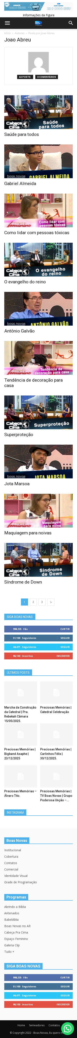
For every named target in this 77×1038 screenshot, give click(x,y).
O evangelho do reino (25, 281)
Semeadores (36, 1025)
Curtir (65, 629)
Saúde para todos (21, 134)
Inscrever (63, 655)
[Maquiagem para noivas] (38, 511)
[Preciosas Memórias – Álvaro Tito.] (20, 776)
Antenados (11, 913)
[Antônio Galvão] (38, 309)
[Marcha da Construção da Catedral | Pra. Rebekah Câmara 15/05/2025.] (20, 692)
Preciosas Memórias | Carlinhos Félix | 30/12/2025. (55, 754)
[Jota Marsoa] (38, 461)
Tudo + (9, 952)
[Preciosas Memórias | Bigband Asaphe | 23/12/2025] (20, 734)
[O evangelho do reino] (38, 259)
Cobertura (11, 856)
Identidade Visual (16, 876)
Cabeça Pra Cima (16, 932)
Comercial (11, 869)
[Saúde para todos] (38, 112)
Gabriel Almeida (20, 183)
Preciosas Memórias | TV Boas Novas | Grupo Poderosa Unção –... (56, 796)
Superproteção (18, 434)
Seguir (65, 638)
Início (7, 33)
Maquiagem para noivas (28, 532)
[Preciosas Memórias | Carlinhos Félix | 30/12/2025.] (56, 734)
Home (21, 1025)
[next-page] (51, 602)
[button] (67, 1028)
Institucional (12, 850)
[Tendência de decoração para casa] (38, 358)
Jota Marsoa (17, 483)
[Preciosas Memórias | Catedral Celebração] (56, 692)
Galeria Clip (12, 945)
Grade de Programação (20, 882)
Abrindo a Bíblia (15, 907)
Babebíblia (11, 919)
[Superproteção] (38, 412)
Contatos (10, 863)
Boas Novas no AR (17, 926)
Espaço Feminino (16, 939)
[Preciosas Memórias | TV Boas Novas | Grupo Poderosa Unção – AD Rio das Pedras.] (56, 776)
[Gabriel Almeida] (38, 161)
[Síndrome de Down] (38, 560)
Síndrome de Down (23, 582)
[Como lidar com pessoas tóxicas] (38, 210)
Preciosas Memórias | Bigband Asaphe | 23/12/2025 (20, 754)
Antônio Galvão (19, 331)
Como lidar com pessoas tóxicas (36, 232)
